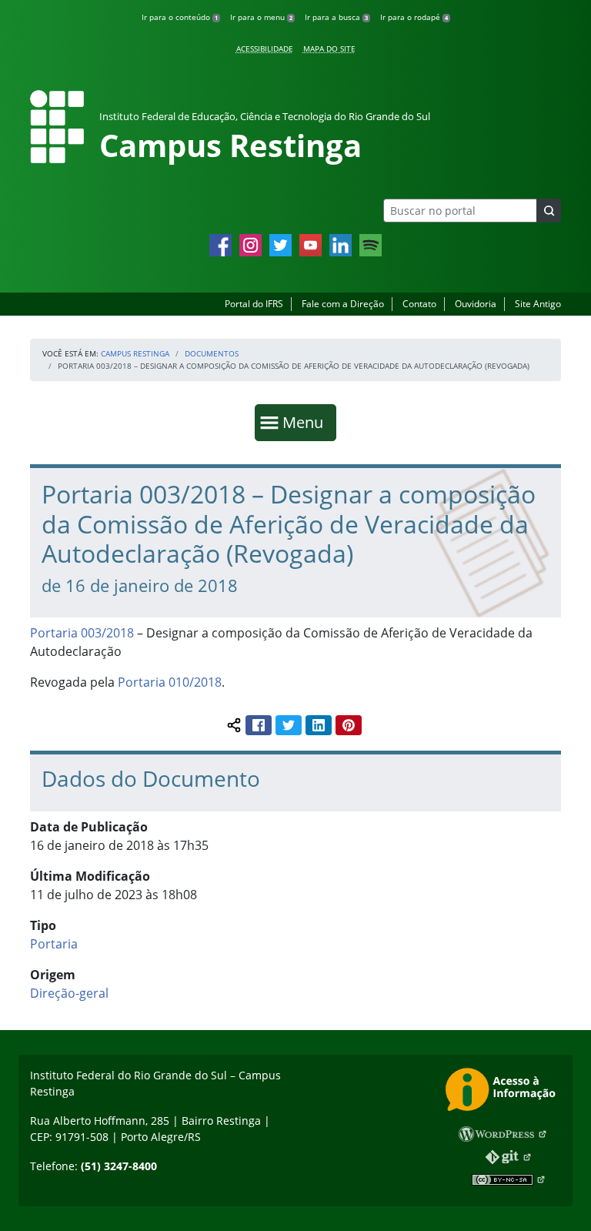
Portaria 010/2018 (170, 682)
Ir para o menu (261, 17)
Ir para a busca (336, 17)
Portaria (54, 943)
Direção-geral (69, 993)
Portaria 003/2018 (82, 632)
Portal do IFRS (254, 303)
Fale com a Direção (343, 303)
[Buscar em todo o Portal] (548, 210)
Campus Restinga (135, 353)
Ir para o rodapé (414, 17)
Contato (419, 303)
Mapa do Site (329, 48)
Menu (306, 422)
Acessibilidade (264, 48)
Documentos (212, 353)
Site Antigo (538, 303)
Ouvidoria (475, 303)
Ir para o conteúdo (180, 17)
